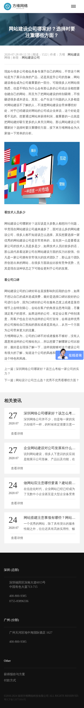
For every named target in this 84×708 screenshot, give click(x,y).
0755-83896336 (18, 601)
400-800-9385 (17, 596)
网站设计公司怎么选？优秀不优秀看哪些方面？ (47, 380)
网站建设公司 (31, 57)
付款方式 (10, 680)
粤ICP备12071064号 (15, 699)
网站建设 (74, 54)
